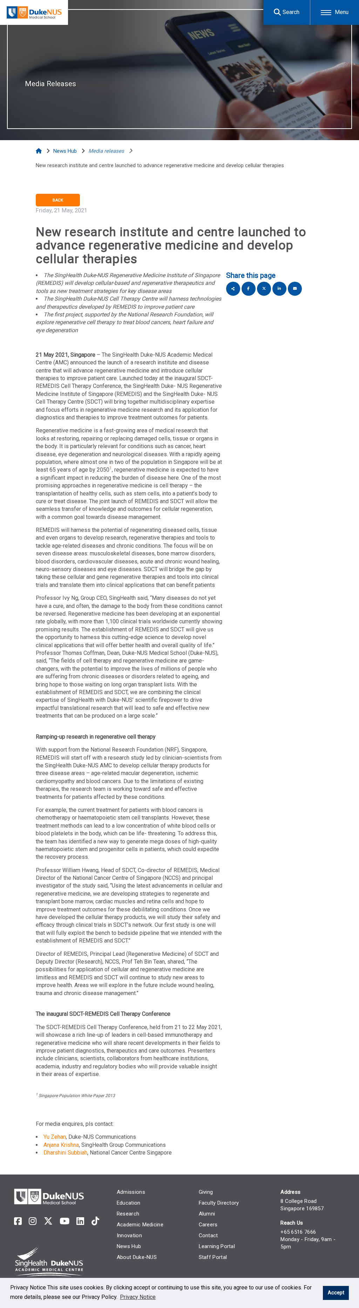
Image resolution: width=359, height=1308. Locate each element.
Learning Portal (217, 1246)
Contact (208, 1235)
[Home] (39, 151)
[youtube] (64, 1221)
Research (128, 1214)
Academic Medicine (140, 1224)
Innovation (129, 1235)
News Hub (129, 1246)
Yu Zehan (54, 1137)
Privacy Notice (138, 1297)
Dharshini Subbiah (65, 1152)
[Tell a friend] (295, 289)
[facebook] (18, 1221)
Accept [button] (336, 1293)
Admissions (131, 1192)
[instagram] (32, 1221)
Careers (208, 1224)
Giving (206, 1192)
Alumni (207, 1214)
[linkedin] (80, 1221)
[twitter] (48, 1221)
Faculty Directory (219, 1203)
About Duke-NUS (137, 1257)
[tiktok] (95, 1221)
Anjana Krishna (61, 1145)
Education (129, 1203)
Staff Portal (213, 1257)
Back (58, 200)
